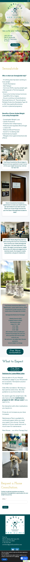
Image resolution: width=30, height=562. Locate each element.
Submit (5, 507)
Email (4, 499)
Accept (4, 559)
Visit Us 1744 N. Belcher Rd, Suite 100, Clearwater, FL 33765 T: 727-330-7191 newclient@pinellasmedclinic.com (12, 541)
